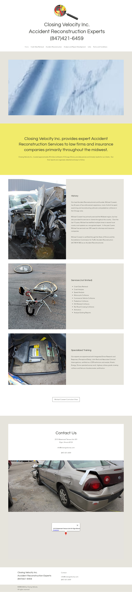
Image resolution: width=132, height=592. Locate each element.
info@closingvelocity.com (66, 448)
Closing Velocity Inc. (67, 24)
